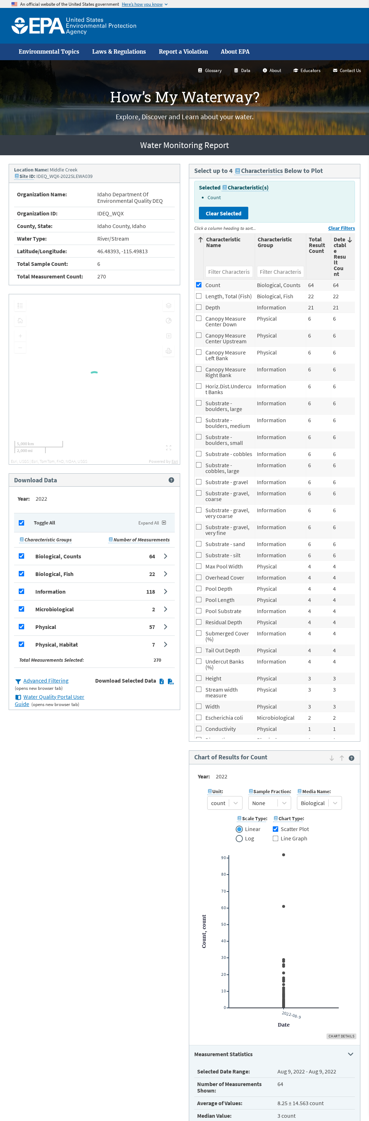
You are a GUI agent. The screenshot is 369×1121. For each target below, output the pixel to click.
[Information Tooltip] (171, 480)
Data (245, 70)
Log (249, 838)
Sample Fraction (271, 791)
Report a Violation (183, 52)
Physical (45, 627)
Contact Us (350, 70)
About (275, 70)
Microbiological (54, 609)
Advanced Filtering (45, 680)
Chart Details (342, 1036)
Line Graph (294, 838)
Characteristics (262, 170)
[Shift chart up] (341, 758)
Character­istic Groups (48, 539)
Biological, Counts (58, 556)
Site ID (26, 176)
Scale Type (254, 818)
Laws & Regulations (119, 52)
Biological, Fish (54, 574)
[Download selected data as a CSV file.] (170, 681)
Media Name (315, 791)
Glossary (213, 70)
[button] (94, 556)
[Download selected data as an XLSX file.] (161, 681)
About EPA (235, 52)
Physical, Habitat (56, 644)
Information (50, 591)
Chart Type (291, 818)
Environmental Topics (49, 52)
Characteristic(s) (248, 187)
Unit (217, 791)
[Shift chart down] (331, 758)
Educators (310, 70)
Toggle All (44, 522)
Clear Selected (223, 213)
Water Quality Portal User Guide (49, 700)
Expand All (148, 523)
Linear (252, 829)
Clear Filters (341, 228)
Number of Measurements (142, 539)
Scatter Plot (295, 829)
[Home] (74, 25)
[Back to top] (349, 1101)
